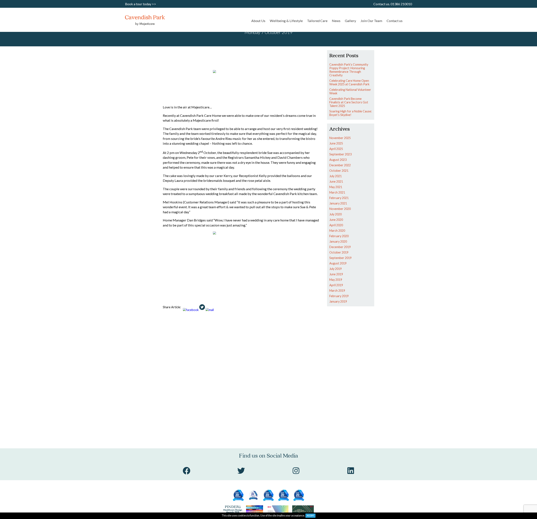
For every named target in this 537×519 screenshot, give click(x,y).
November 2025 (340, 138)
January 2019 (338, 301)
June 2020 (336, 219)
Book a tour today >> (140, 4)
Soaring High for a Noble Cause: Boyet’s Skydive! (350, 113)
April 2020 (336, 225)
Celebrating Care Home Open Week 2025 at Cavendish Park (349, 82)
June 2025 (336, 143)
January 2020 (338, 241)
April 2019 (336, 285)
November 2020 (340, 209)
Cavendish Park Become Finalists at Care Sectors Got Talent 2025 (348, 102)
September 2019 (340, 258)
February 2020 (339, 236)
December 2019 (340, 247)
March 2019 (337, 290)
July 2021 (335, 176)
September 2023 (340, 154)
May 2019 (335, 279)
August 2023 (338, 159)
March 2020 (337, 230)
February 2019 (339, 296)
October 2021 (338, 170)
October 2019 (338, 252)
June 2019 (336, 274)
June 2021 (336, 181)
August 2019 (338, 263)
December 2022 (340, 165)
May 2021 (335, 187)
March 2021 (337, 192)
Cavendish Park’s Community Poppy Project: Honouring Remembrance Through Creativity (348, 70)
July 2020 (335, 214)
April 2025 (336, 149)
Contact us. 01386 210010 (392, 4)
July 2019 (335, 269)
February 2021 (339, 198)
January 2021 (338, 203)
